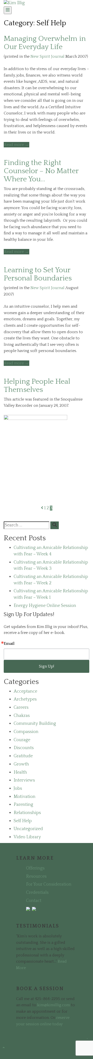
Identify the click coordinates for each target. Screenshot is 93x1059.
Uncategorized (28, 828)
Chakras (22, 715)
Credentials (37, 892)
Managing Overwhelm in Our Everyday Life (45, 43)
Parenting (23, 804)
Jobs (18, 788)
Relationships (27, 812)
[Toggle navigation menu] (8, 10)
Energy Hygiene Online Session (45, 605)
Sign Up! (46, 666)
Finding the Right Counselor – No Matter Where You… (41, 171)
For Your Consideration (48, 884)
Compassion (26, 731)
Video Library (27, 837)
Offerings (35, 868)
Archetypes (25, 699)
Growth (21, 764)
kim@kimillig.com (53, 1005)
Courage (22, 739)
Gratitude (23, 756)
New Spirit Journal (47, 56)
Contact (33, 900)
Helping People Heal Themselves (37, 386)
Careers (21, 707)
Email (9, 644)
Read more (16, 144)
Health (20, 772)
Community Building (35, 723)
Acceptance (25, 691)
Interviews (24, 780)
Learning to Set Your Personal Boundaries (38, 274)
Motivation (24, 796)
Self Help (23, 820)
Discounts (24, 747)
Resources (36, 876)
